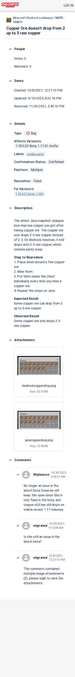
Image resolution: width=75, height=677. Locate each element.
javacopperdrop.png (39, 440)
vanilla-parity (35, 154)
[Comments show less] (10, 460)
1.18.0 (39, 194)
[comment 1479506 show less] (18, 558)
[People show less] (10, 49)
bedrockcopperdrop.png (39, 386)
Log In (68, 5)
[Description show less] (10, 208)
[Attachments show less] (10, 340)
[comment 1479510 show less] (18, 475)
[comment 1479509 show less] (18, 526)
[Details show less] (10, 124)
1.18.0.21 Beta (25, 194)
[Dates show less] (10, 81)
